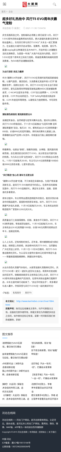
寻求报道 (33, 432)
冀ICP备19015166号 (21, 442)
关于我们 (52, 432)
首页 (3, 11)
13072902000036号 (21, 446)
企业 (11, 11)
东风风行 (17, 292)
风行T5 (28, 292)
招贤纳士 (43, 432)
